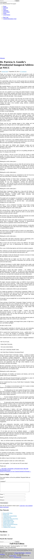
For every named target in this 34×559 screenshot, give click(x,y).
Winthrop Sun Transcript (9, 527)
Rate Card (5, 17)
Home (4, 6)
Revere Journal (7, 525)
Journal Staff (5, 71)
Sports (4, 13)
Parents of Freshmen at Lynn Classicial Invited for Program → (15, 471)
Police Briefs (6, 12)
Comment (3, 481)
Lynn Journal (3, 2)
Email (2, 497)
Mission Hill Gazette (8, 523)
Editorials (5, 7)
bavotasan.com (17, 557)
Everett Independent (8, 520)
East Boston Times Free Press (10, 518)
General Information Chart (9, 18)
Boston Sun (6, 514)
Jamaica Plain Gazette (8, 521)
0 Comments (23, 71)
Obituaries (5, 10)
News (4, 9)
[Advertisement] (17, 39)
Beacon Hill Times (7, 513)
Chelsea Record (7, 517)
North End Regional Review (10, 524)
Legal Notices (6, 14)
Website (2, 500)
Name (2, 494)
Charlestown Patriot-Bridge (10, 516)
